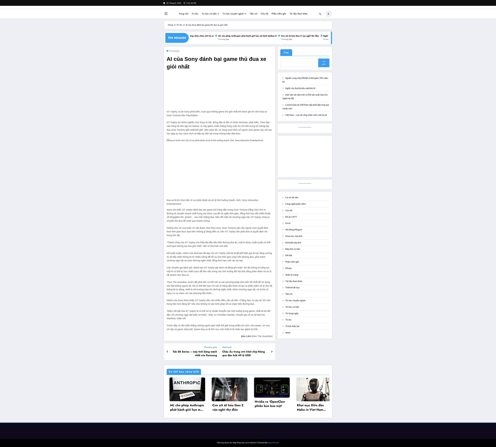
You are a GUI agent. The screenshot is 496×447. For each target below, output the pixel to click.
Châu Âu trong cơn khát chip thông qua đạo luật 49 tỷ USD (243, 353)
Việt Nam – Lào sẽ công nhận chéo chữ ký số (306, 115)
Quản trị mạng (291, 275)
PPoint (288, 268)
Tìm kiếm (324, 62)
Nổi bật (288, 255)
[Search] (320, 14)
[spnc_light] (328, 13)
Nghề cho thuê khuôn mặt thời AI (300, 88)
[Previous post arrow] (167, 352)
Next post (226, 347)
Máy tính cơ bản (292, 249)
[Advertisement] (220, 92)
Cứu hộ (264, 13)
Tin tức (195, 13)
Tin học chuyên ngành (233, 13)
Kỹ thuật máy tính (293, 243)
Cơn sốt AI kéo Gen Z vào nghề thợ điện (292, 35)
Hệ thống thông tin (293, 230)
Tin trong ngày (215, 39)
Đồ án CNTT (291, 217)
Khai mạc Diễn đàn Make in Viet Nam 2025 (253, 407)
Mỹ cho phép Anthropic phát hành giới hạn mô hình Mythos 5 (239, 35)
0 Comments (174, 51)
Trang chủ (183, 13)
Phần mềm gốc (279, 13)
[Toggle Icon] (166, 14)
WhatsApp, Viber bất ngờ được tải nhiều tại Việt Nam (298, 405)
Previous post (210, 347)
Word (287, 333)
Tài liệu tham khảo (299, 13)
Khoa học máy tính (293, 236)
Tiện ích (253, 13)
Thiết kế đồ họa (292, 287)
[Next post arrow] (272, 352)
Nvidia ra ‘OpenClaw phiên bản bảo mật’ (213, 403)
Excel (287, 223)
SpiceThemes (273, 443)
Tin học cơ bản (209, 13)
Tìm (286, 52)
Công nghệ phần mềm (295, 204)
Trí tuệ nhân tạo (292, 326)
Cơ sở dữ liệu (291, 197)
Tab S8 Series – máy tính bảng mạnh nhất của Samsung (195, 353)
